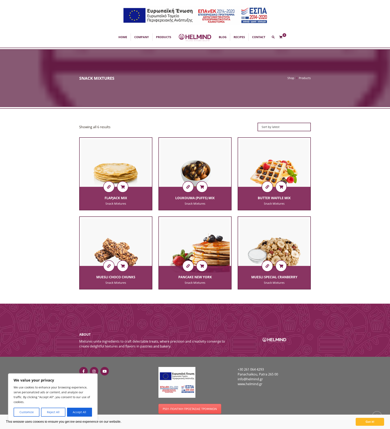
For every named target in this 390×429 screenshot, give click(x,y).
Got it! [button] (370, 421)
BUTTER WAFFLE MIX (274, 198)
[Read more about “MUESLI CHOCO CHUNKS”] (122, 266)
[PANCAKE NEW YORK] (188, 266)
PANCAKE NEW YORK (195, 277)
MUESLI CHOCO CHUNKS (115, 277)
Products (163, 37)
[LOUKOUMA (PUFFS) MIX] (188, 186)
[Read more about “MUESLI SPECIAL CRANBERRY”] (281, 266)
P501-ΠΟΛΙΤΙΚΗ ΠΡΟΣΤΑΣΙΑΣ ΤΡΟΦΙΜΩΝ (190, 409)
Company (141, 37)
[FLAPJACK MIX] (109, 186)
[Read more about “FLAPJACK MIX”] (122, 186)
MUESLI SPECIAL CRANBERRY (274, 277)
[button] (195, 15)
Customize (27, 412)
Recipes (239, 37)
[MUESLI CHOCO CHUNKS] (109, 266)
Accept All (79, 412)
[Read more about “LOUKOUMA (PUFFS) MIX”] (202, 186)
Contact (258, 37)
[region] (53, 397)
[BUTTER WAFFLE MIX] (267, 186)
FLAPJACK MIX (116, 198)
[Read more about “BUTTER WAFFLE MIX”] (281, 186)
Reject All (53, 412)
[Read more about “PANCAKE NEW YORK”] (202, 266)
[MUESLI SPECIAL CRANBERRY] (267, 266)
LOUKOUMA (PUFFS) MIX (195, 198)
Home (122, 37)
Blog (222, 37)
